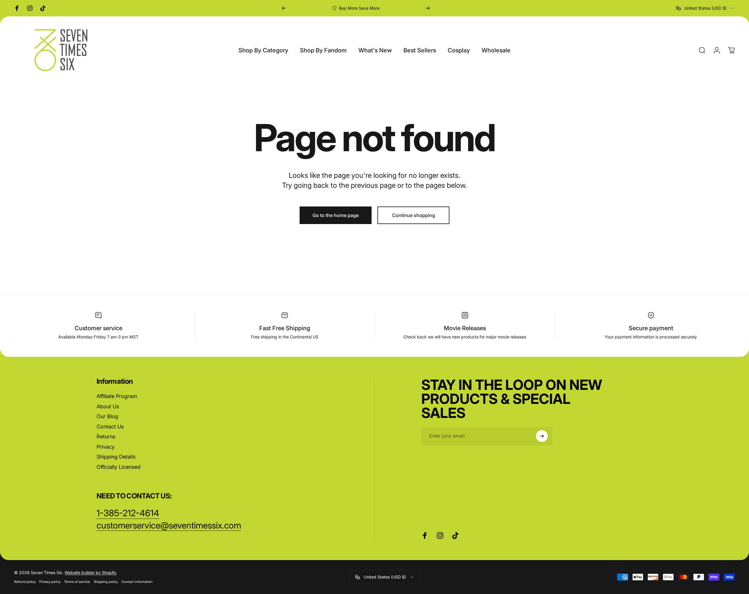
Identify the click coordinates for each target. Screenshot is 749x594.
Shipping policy (106, 582)
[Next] (427, 8)
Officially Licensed (118, 467)
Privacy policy (50, 582)
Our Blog (107, 416)
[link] (169, 525)
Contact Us (110, 426)
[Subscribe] (542, 436)
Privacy (106, 447)
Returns (106, 436)
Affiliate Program (117, 396)
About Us (108, 406)
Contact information (137, 582)
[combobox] (705, 8)
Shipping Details (116, 457)
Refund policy (25, 582)
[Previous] (283, 8)
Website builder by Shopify (90, 572)
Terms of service (77, 582)
